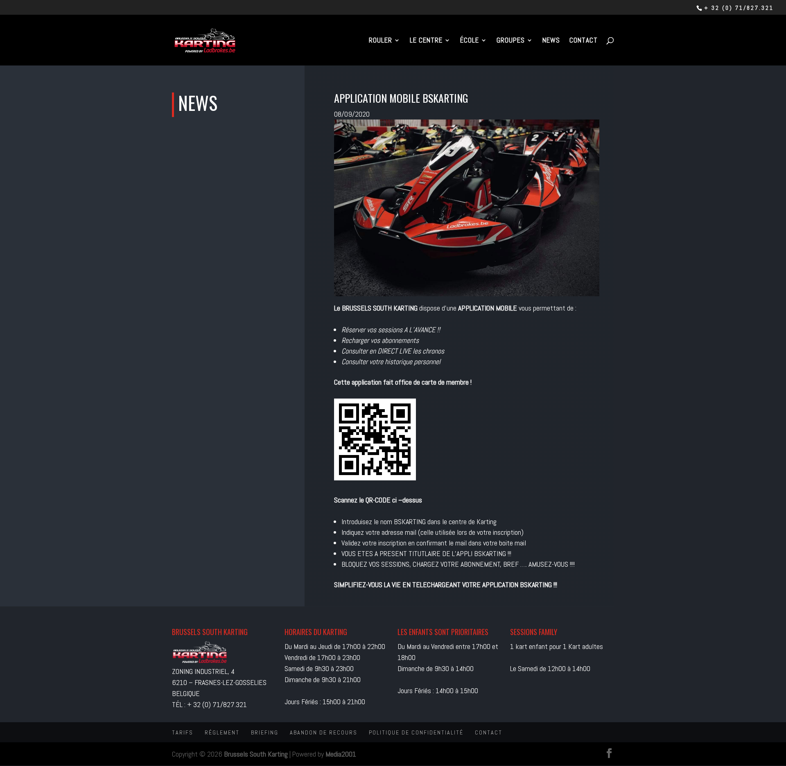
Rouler (380, 41)
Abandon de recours (323, 732)
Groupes (511, 41)
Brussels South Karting (256, 754)
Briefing (264, 732)
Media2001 (340, 754)
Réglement (222, 732)
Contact (583, 41)
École (469, 41)
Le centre (426, 41)
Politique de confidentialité (416, 732)
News (551, 41)
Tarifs (182, 732)
